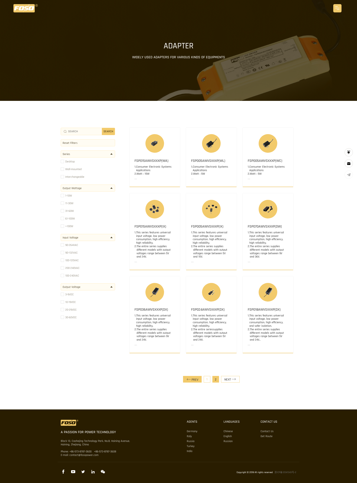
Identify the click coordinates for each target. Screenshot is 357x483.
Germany (192, 431)
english (228, 436)
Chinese (228, 431)
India (189, 451)
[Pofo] (25, 8)
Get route (267, 436)
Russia (190, 441)
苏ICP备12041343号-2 (285, 472)
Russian (228, 441)
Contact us (267, 431)
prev (195, 380)
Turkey (190, 446)
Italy (189, 436)
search (108, 131)
